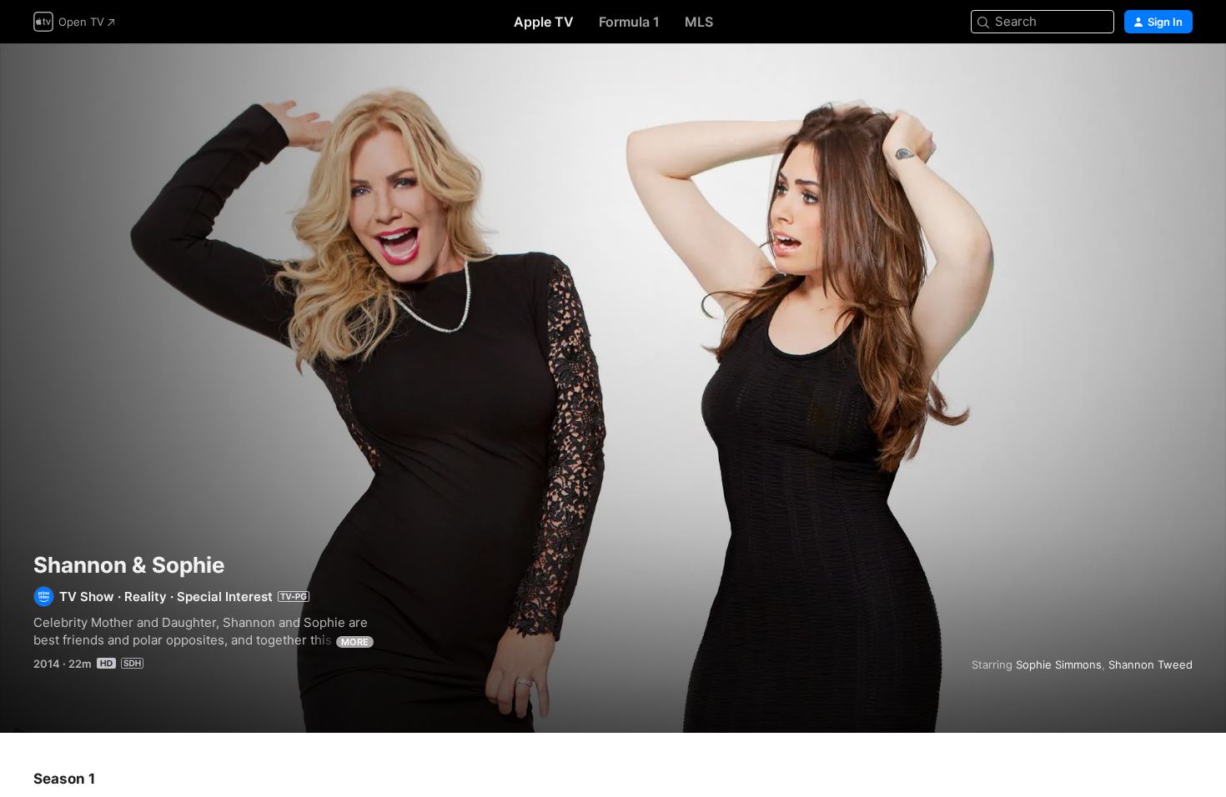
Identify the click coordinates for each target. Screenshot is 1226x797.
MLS (699, 21)
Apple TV (544, 21)
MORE (355, 642)
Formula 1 (629, 21)
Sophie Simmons (1059, 664)
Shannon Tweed (1150, 664)
